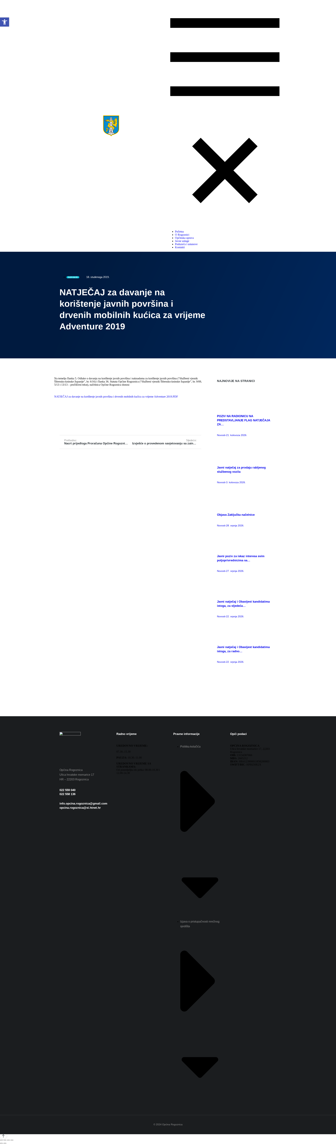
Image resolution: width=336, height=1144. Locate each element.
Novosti (221, 435)
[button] (4, 22)
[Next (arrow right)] (5, 1143)
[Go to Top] (3, 1136)
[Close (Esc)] (1, 1140)
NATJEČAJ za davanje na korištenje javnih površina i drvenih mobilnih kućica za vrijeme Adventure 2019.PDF (116, 396)
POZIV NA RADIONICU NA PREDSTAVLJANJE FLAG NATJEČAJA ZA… (243, 420)
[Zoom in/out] (11, 1140)
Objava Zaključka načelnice (236, 514)
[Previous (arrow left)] (1, 1143)
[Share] (5, 1140)
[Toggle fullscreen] (8, 1140)
